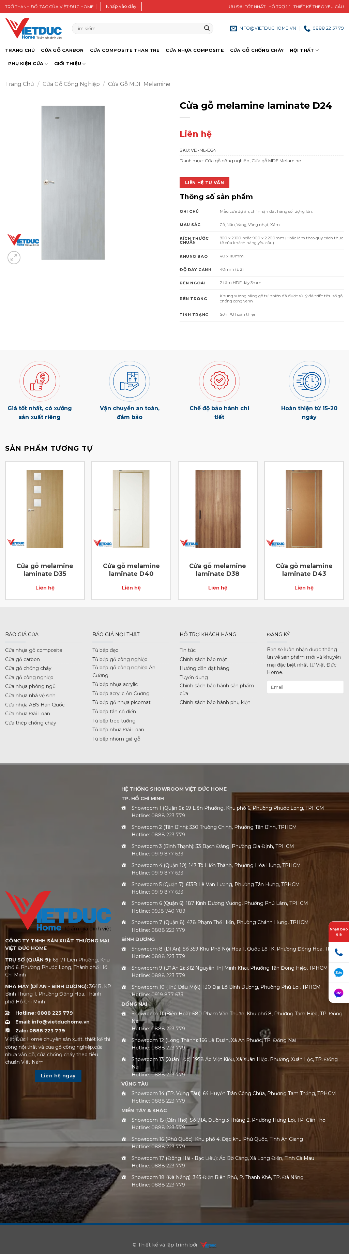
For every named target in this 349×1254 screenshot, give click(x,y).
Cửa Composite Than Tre (125, 50)
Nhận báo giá (339, 932)
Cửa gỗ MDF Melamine (139, 84)
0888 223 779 (168, 815)
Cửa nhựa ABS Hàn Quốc (35, 705)
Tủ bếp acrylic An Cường (121, 693)
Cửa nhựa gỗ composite (33, 650)
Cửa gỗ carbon (22, 659)
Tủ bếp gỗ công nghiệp (120, 659)
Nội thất (302, 50)
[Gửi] (207, 28)
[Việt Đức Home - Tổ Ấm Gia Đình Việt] (33, 28)
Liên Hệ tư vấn (204, 182)
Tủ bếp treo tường (114, 721)
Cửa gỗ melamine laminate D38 (217, 570)
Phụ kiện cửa (25, 63)
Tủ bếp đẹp (105, 650)
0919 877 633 (167, 854)
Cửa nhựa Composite (195, 50)
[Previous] (5, 533)
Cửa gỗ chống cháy (257, 50)
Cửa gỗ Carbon (62, 50)
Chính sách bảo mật (203, 659)
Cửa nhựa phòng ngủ (30, 686)
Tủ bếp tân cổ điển (114, 711)
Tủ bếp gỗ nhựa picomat (121, 702)
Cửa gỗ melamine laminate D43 (304, 570)
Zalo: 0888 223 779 (40, 1031)
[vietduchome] (206, 1245)
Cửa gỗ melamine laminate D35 (44, 570)
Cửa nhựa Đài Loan (27, 714)
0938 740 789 (168, 911)
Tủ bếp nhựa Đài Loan (118, 730)
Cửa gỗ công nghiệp (71, 84)
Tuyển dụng (194, 677)
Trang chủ (20, 50)
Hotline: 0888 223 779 (44, 1013)
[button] (121, 6)
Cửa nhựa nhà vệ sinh (30, 695)
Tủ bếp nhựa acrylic (115, 684)
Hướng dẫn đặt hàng (204, 668)
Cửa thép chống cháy (30, 723)
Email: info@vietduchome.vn (52, 1022)
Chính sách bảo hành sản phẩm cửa (217, 689)
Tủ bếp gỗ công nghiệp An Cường (123, 671)
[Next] (343, 533)
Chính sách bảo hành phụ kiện (215, 702)
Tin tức (188, 650)
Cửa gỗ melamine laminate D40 (131, 570)
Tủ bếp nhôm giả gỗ (116, 739)
